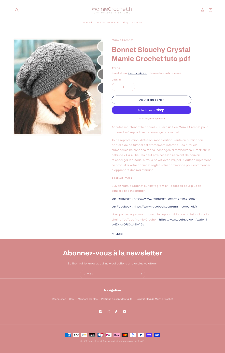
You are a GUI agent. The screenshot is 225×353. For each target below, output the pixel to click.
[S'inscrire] (141, 274)
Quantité (117, 79)
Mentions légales (88, 299)
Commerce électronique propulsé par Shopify (123, 341)
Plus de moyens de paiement (151, 119)
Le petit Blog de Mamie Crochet (154, 299)
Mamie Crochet (95, 341)
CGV (71, 299)
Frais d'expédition (137, 73)
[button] (17, 10)
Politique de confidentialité (116, 299)
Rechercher (59, 299)
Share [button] (119, 234)
